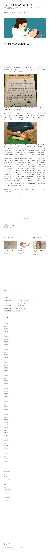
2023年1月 (6, 412)
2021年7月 (6, 458)
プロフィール (7, 12)
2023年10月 (6, 393)
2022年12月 (6, 414)
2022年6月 (6, 430)
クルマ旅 (6, 482)
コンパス (6, 487)
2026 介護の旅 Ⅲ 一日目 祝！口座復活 (12, 310)
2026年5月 (6, 328)
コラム (5, 484)
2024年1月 (6, 386)
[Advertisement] (25, 56)
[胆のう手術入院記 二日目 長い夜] (10, 245)
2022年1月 (6, 443)
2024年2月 (6, 383)
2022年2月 (6, 440)
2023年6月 (6, 399)
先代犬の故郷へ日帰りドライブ (11, 237)
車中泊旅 (6, 500)
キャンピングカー (8, 479)
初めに (5, 495)
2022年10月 (6, 419)
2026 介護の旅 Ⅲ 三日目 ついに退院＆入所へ (14, 305)
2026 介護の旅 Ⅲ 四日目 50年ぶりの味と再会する (15, 303)
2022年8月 (6, 425)
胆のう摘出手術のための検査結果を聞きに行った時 (16, 67)
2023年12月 (6, 388)
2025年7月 (6, 347)
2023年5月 (6, 401)
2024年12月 (6, 360)
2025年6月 (6, 349)
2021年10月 (6, 451)
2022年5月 (6, 432)
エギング (6, 474)
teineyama (12, 225)
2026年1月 (6, 336)
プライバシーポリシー (17, 12)
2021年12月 (6, 445)
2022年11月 (6, 417)
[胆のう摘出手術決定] (24, 245)
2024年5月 (6, 375)
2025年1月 (6, 357)
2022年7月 (6, 427)
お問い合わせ (27, 12)
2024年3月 (6, 380)
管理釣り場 (6, 497)
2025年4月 (6, 352)
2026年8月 (6, 321)
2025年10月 (6, 341)
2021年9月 (6, 453)
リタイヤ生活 (26, 218)
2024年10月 (6, 365)
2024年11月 (6, 362)
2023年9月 (6, 396)
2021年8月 (6, 456)
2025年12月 (6, 339)
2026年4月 (6, 331)
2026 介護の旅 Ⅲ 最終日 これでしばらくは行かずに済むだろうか (19, 300)
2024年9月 (6, 367)
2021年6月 (6, 461)
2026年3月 (6, 334)
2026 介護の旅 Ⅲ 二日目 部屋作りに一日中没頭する (15, 308)
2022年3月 (6, 438)
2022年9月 (6, 422)
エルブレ (6, 476)
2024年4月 (6, 378)
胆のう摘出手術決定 (22, 250)
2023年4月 (6, 404)
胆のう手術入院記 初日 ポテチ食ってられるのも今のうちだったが (39, 251)
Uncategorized (7, 471)
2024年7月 (6, 370)
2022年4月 (6, 435)
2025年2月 (6, 354)
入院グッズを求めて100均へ (39, 237)
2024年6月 (6, 373)
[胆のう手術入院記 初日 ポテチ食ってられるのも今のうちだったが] (39, 245)
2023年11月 (6, 391)
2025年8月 (6, 344)
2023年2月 (6, 409)
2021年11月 (6, 448)
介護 (5, 492)
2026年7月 (6, 323)
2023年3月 (6, 406)
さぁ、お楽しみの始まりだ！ (18, 5)
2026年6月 (6, 326)
